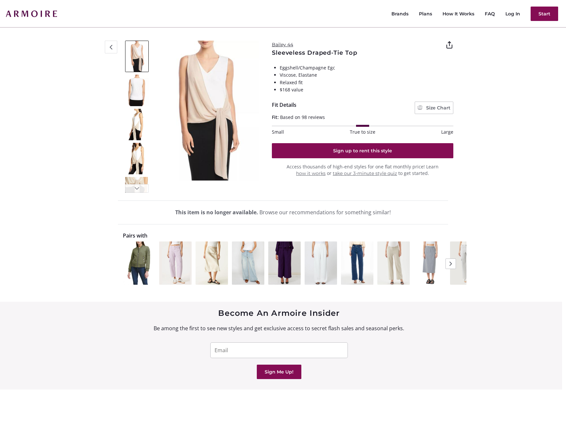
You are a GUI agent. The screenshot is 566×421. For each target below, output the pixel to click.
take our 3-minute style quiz (365, 173)
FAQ (490, 14)
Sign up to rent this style (362, 151)
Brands (399, 14)
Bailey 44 (282, 45)
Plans (425, 14)
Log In (512, 14)
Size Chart (437, 108)
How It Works (458, 14)
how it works (311, 173)
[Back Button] (111, 47)
